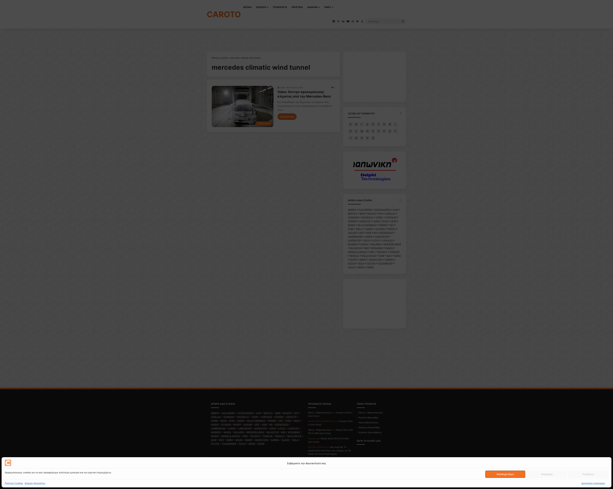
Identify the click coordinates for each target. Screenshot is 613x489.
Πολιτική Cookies (14, 483)
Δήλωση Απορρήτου (35, 483)
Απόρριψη (546, 474)
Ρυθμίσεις (588, 474)
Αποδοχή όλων (505, 474)
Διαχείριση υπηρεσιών (593, 483)
